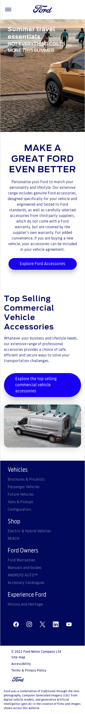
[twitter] (42, 624)
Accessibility (21, 664)
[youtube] (69, 624)
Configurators (19, 509)
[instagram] (29, 624)
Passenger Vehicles (24, 487)
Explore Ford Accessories (42, 264)
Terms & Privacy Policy (29, 670)
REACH (13, 538)
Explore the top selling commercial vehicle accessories (36, 385)
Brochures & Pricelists (26, 479)
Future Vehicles (21, 494)
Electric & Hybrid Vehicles (29, 531)
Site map (18, 657)
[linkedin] (56, 624)
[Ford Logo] (43, 10)
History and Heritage (25, 604)
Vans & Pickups (20, 502)
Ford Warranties (21, 560)
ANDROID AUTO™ (23, 575)
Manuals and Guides (25, 568)
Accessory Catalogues (26, 583)
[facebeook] (16, 624)
